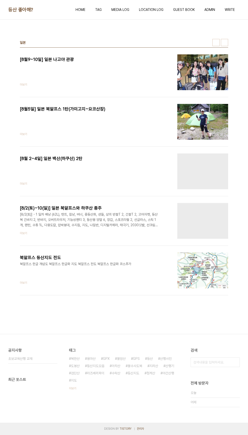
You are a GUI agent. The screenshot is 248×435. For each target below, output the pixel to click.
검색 (235, 362)
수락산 (116, 373)
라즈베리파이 (95, 373)
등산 (150, 359)
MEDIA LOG (120, 10)
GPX (106, 359)
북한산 (75, 359)
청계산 (151, 373)
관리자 (140, 428)
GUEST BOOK (184, 10)
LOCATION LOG (151, 10)
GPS (136, 359)
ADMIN (209, 10)
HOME (80, 10)
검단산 (75, 373)
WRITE (230, 10)
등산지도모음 (95, 366)
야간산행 (168, 373)
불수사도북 (135, 366)
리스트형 (224, 42)
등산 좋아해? (20, 10)
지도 (74, 380)
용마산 (91, 359)
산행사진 (166, 359)
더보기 (72, 388)
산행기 (169, 366)
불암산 (121, 359)
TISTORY (126, 428)
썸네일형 (216, 42)
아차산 (116, 366)
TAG (98, 10)
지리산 (153, 366)
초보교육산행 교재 (20, 359)
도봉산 (75, 366)
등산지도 (133, 373)
